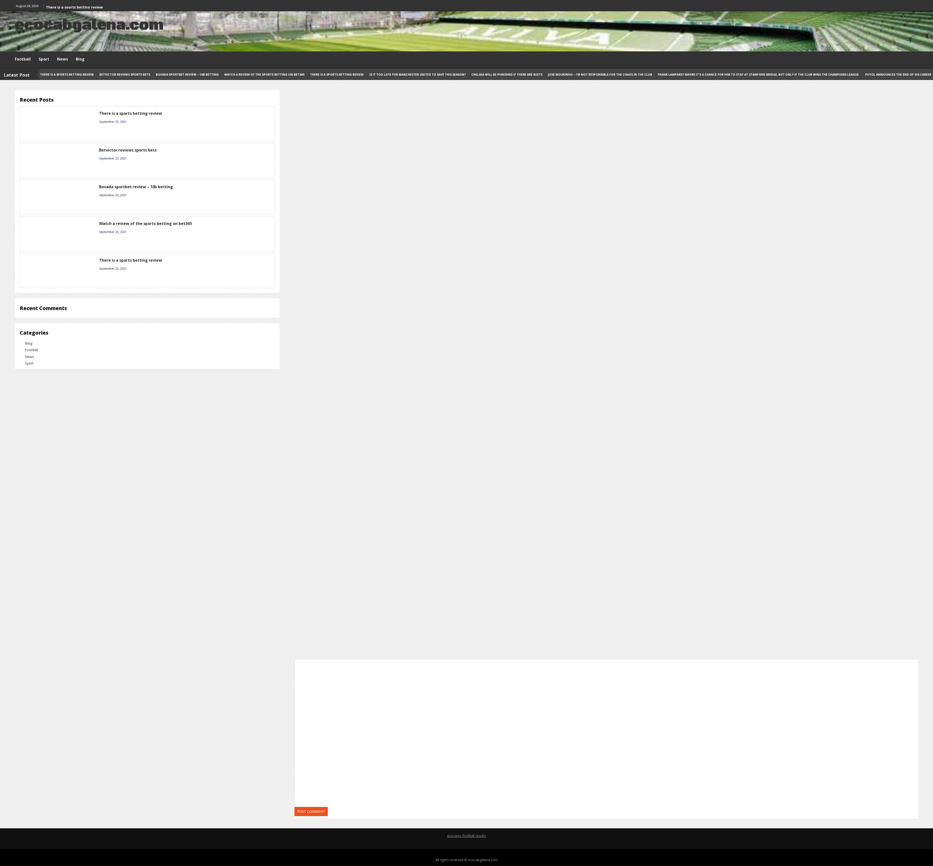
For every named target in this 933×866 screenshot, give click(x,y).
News (62, 59)
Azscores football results (466, 835)
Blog (80, 59)
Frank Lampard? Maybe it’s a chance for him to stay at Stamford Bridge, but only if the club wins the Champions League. (759, 74)
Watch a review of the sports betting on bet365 (264, 74)
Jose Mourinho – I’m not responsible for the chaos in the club (600, 74)
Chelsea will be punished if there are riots (507, 74)
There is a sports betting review (74, 7)
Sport (44, 59)
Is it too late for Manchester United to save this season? (417, 74)
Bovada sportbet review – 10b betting (187, 74)
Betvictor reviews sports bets (125, 74)
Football (23, 59)
